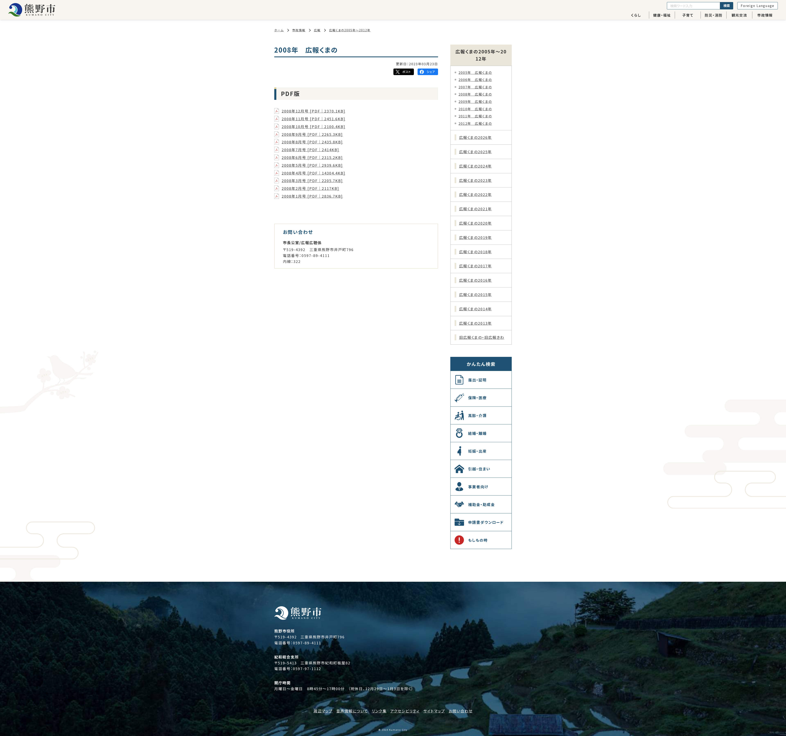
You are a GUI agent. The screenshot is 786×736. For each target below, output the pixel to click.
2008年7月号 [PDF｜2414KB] (310, 149)
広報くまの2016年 (475, 280)
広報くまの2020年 (475, 223)
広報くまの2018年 (475, 251)
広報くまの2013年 (475, 323)
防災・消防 (714, 15)
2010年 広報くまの (475, 108)
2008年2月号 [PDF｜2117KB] (310, 188)
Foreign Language (757, 5)
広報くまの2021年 (475, 208)
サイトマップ (434, 710)
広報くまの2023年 (475, 180)
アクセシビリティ (405, 710)
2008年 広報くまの (475, 94)
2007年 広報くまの (475, 87)
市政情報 (765, 15)
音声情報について (352, 710)
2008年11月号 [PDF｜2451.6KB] (313, 118)
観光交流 (739, 15)
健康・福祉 (662, 15)
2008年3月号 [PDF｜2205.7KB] (312, 180)
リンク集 (379, 710)
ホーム (279, 30)
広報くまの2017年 (475, 265)
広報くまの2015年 (475, 294)
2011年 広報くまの (475, 116)
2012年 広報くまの (475, 123)
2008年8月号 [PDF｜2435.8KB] (312, 141)
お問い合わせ (461, 710)
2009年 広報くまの (475, 101)
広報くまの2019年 (475, 237)
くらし (636, 15)
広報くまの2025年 (475, 151)
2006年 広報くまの (475, 79)
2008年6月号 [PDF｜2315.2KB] (312, 157)
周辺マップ (323, 710)
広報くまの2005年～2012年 (349, 30)
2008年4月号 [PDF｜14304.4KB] (313, 173)
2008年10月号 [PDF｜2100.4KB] (313, 126)
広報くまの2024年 (475, 166)
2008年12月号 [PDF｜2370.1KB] (313, 111)
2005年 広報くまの (475, 72)
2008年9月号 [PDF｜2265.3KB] (312, 134)
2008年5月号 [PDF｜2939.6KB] (312, 165)
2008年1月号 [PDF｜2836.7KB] (312, 196)
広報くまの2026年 (475, 137)
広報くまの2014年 (475, 308)
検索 (726, 5)
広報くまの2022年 (475, 194)
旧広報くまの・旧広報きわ (481, 337)
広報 (317, 30)
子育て (687, 15)
